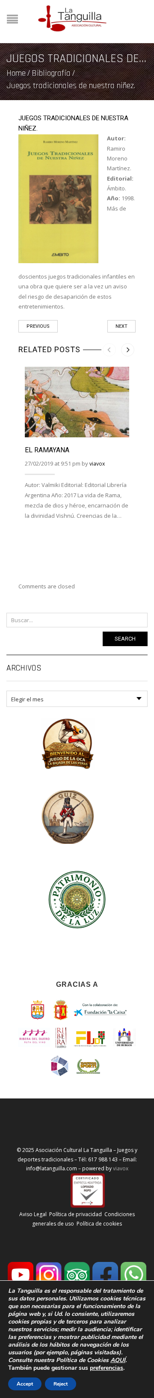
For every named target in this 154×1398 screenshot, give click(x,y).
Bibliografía (51, 73)
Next (121, 326)
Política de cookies (99, 1223)
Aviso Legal (33, 1214)
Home (16, 73)
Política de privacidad (75, 1214)
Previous (38, 326)
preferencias (106, 1368)
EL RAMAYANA (47, 450)
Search (125, 638)
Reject (60, 1383)
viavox (97, 463)
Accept (25, 1383)
